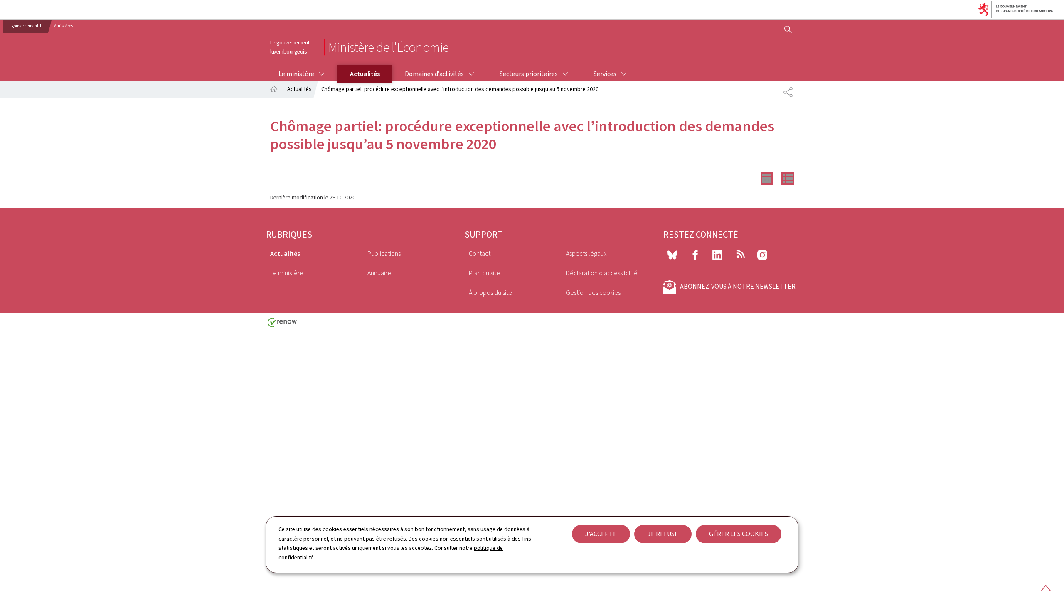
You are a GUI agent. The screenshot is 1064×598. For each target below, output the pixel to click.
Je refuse (663, 533)
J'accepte (601, 533)
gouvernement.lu (28, 26)
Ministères (63, 26)
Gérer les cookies (738, 533)
